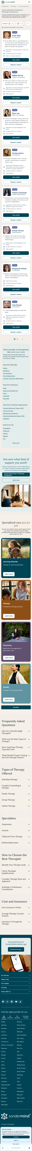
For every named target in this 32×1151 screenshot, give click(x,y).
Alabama (4, 1025)
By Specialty (17, 1017)
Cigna (5, 393)
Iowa (2, 1061)
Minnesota (4, 1098)
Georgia (3, 1055)
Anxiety (5, 368)
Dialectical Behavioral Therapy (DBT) (14, 416)
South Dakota (21, 1071)
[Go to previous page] (9, 339)
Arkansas (4, 1028)
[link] (16, 49)
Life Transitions (7, 373)
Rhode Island (21, 1065)
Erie (4, 438)
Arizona (3, 1031)
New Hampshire (21, 1035)
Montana (19, 1022)
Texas (18, 1078)
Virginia (19, 1085)
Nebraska (20, 1031)
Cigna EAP (6, 396)
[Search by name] (28, 23)
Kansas (3, 1075)
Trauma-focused (8, 411)
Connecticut (4, 1041)
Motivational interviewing (10, 413)
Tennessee (20, 1075)
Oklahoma (20, 1055)
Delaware (4, 1048)
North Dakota (21, 1028)
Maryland (4, 1088)
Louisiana (4, 1081)
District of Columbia (7, 1045)
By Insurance (10, 1017)
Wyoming (19, 1101)
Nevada (19, 1045)
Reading (5, 436)
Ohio (18, 1051)
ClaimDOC (6, 398)
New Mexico (20, 1041)
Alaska (3, 1022)
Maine (3, 1091)
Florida (3, 1051)
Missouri (3, 1101)
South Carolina (21, 1068)
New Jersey (20, 1038)
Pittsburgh (6, 431)
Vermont (19, 1088)
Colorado (4, 1038)
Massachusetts (5, 1085)
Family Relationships (9, 376)
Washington (20, 1091)
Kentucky (4, 1078)
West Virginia (21, 1098)
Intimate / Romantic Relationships (13, 378)
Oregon (19, 1058)
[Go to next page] (22, 339)
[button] (16, 474)
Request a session (16, 64)
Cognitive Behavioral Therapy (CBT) (13, 408)
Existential (6, 418)
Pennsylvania (20, 1061)
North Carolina (21, 1025)
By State (3, 1017)
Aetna (5, 388)
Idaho (3, 1065)
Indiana (3, 1071)
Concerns (6, 23)
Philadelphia (6, 428)
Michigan (4, 1094)
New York (19, 1048)
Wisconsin (20, 1094)
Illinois (3, 1068)
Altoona (5, 433)
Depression (6, 371)
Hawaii (3, 1058)
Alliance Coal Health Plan (10, 391)
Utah (18, 1081)
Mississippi (4, 1104)
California (4, 1035)
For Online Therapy (26, 1017)
